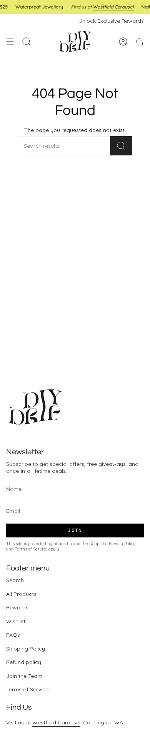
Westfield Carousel (56, 722)
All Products (21, 594)
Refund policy (23, 662)
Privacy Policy (122, 543)
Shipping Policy (25, 648)
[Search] (121, 145)
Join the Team (24, 675)
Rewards (17, 607)
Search (15, 580)
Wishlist (15, 621)
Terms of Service (31, 549)
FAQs (13, 634)
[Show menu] (10, 41)
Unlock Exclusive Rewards (111, 20)
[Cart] (139, 41)
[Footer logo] (35, 407)
